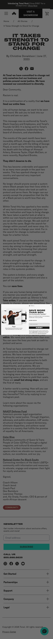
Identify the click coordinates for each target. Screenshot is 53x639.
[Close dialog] (51, 305)
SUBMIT (39, 327)
